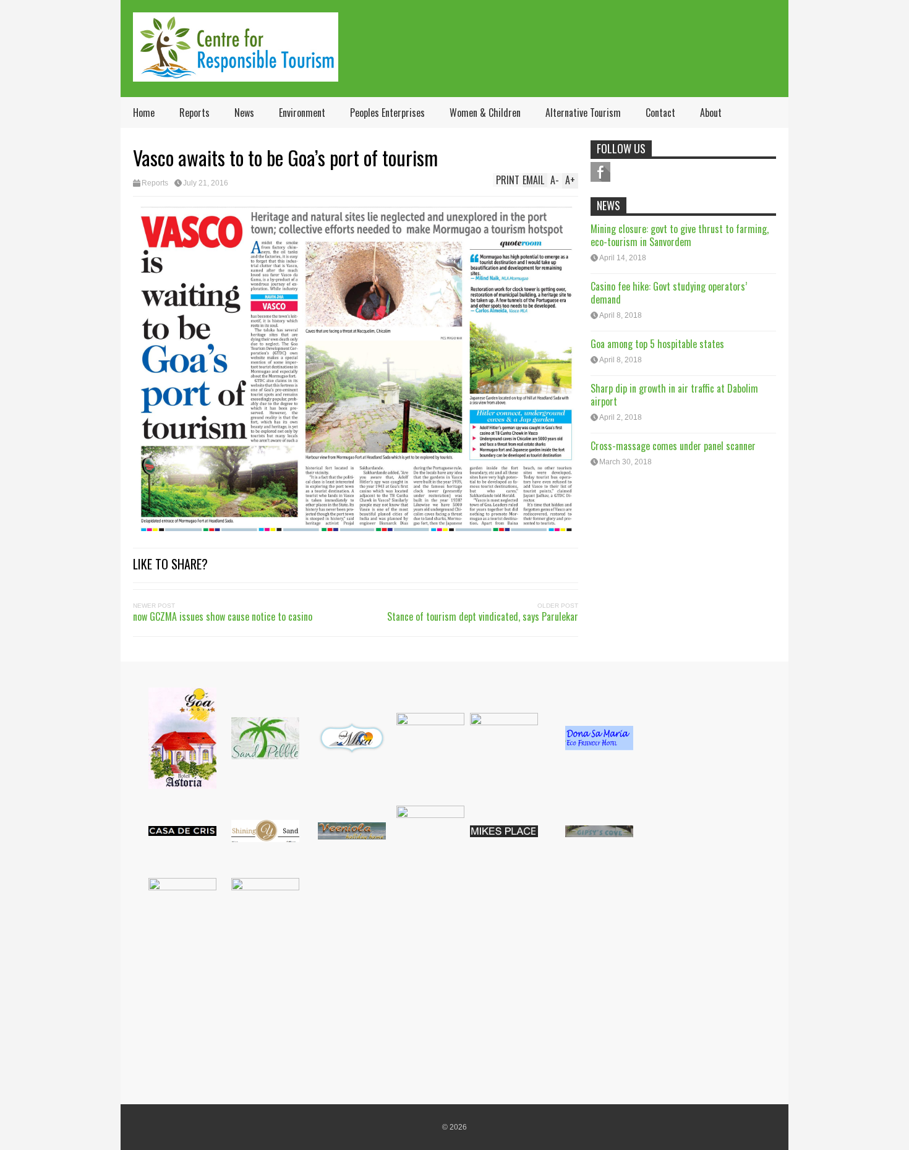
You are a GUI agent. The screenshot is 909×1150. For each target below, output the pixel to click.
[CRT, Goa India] (235, 73)
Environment (302, 112)
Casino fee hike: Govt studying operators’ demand (669, 293)
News (244, 112)
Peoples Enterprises (387, 112)
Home (144, 112)
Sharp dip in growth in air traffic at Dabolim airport (674, 395)
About (711, 112)
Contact (660, 112)
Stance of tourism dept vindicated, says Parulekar (482, 616)
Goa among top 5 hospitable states (657, 343)
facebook (600, 172)
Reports (194, 112)
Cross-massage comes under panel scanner (673, 445)
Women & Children (485, 112)
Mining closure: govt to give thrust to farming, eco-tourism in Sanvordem (680, 235)
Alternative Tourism (583, 112)
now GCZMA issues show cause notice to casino (222, 616)
